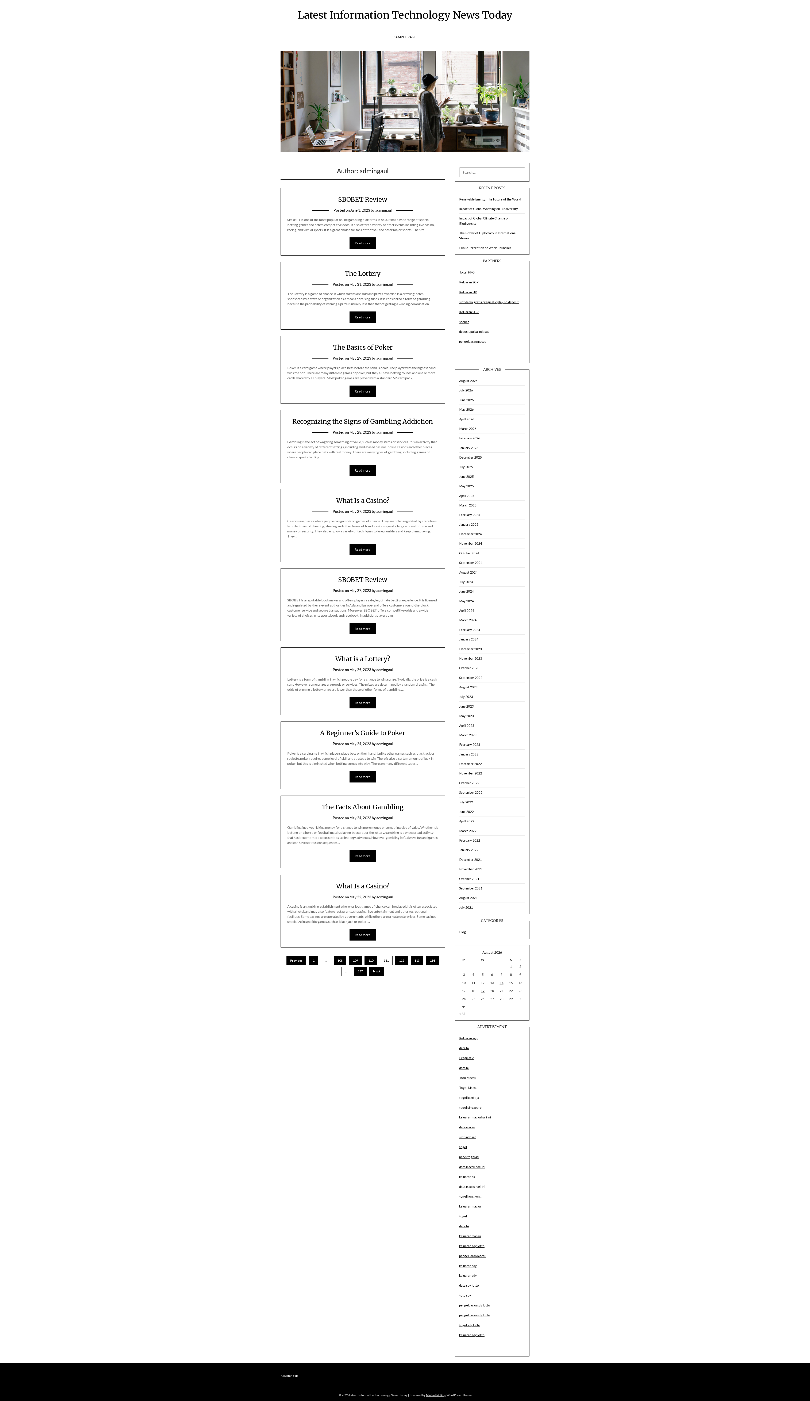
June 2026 (466, 400)
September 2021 (470, 888)
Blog (462, 932)
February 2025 (469, 515)
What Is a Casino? (362, 501)
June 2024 (466, 591)
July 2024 (466, 582)
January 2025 (468, 524)
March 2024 (468, 620)
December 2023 (470, 649)
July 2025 (466, 467)
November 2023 (470, 658)
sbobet (464, 322)
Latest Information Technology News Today (405, 15)
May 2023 (466, 716)
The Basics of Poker (363, 347)
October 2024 (469, 553)
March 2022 (468, 831)
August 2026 (468, 381)
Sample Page (405, 37)
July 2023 (466, 696)
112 (401, 960)
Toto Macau (467, 1078)
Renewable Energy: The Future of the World (490, 199)
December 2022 (470, 764)
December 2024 (470, 534)
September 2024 (470, 562)
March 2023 (468, 735)
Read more (362, 243)
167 (360, 971)
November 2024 (470, 543)
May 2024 (466, 601)
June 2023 (466, 706)
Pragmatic (466, 1058)
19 (483, 991)
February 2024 (469, 630)
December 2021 (470, 859)
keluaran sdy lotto (472, 1335)
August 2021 (468, 898)
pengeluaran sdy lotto (474, 1315)
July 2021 (466, 907)
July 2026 (466, 390)
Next (376, 971)
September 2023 (470, 678)
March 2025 (468, 505)
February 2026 (469, 438)
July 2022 (466, 802)
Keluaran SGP (469, 282)
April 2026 (466, 419)
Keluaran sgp (468, 1038)
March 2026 (468, 428)
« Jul (462, 1013)
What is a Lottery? (362, 659)
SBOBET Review (362, 199)
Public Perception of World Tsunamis (485, 248)
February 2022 (469, 840)
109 (355, 960)
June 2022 (466, 812)
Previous (296, 960)
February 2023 (469, 744)
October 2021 (469, 879)
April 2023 (466, 725)
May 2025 (466, 486)
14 (502, 983)
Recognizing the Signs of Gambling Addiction (362, 421)
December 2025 (470, 457)
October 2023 (469, 668)
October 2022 (469, 783)
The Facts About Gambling (363, 807)
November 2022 (470, 773)
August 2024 (468, 572)
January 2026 (468, 448)
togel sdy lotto (469, 1325)
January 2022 (468, 850)
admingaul (383, 210)
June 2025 (466, 476)
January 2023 (468, 754)
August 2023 (468, 687)
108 (340, 960)
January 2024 (468, 639)
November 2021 (470, 869)
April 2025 (466, 496)
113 (417, 960)
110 (370, 960)
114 (432, 960)
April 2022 (466, 821)
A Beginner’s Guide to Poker (362, 733)
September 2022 (470, 792)
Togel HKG (467, 272)
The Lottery (363, 273)
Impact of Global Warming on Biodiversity (488, 209)
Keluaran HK (468, 292)
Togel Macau (468, 1088)
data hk (464, 1048)
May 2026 (466, 409)
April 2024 (466, 610)
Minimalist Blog (436, 1395)
